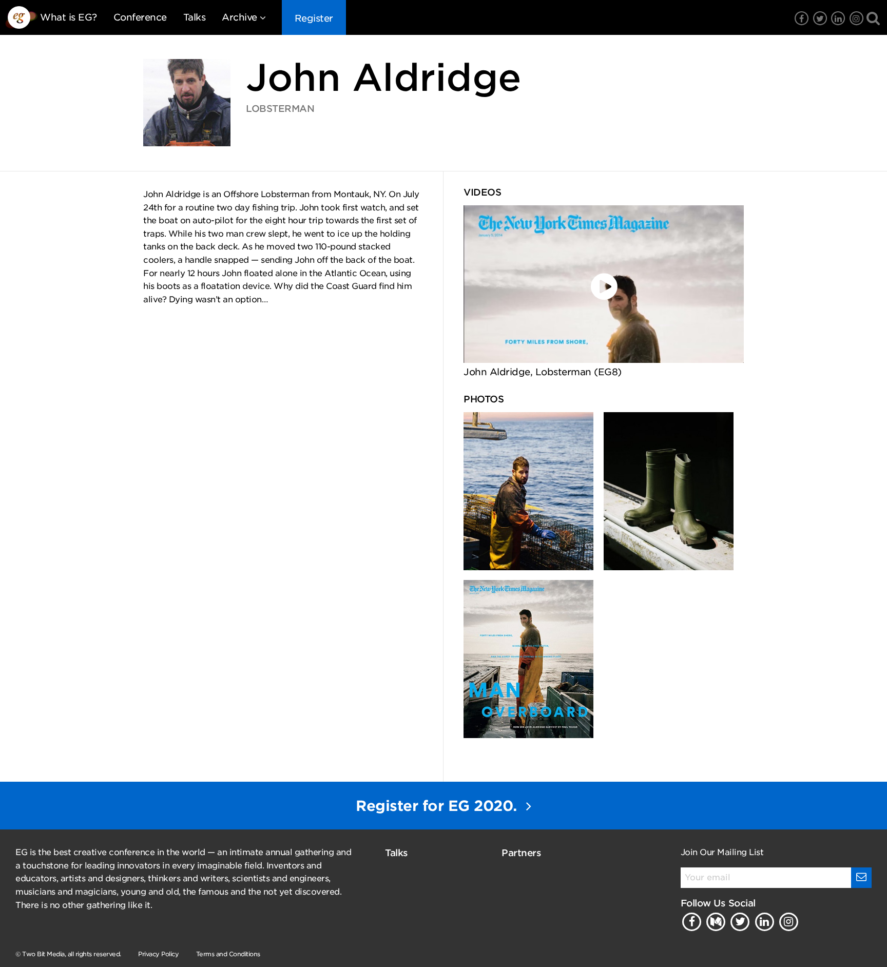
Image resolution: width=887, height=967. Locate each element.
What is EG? (68, 17)
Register (314, 18)
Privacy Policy (158, 954)
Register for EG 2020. (438, 806)
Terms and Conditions (228, 954)
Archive (239, 17)
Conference (140, 17)
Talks (194, 17)
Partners (521, 852)
